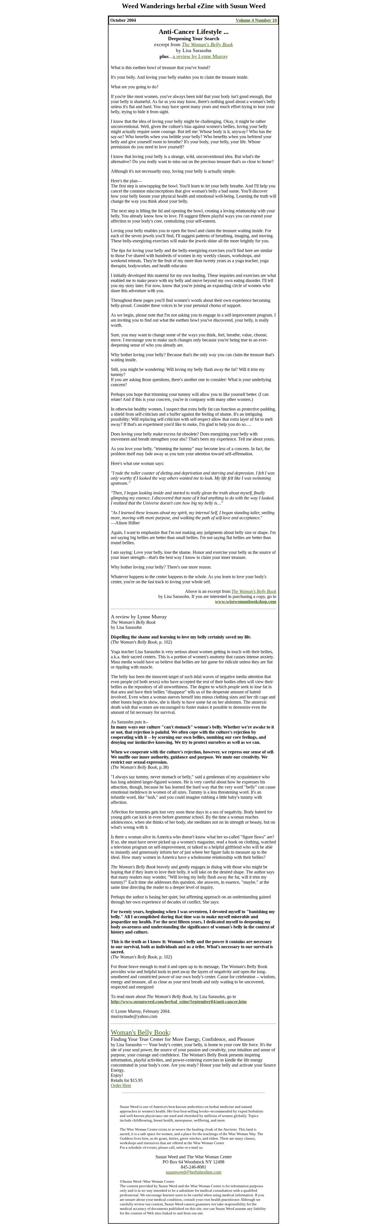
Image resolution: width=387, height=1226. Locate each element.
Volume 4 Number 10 (256, 20)
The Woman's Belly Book (207, 44)
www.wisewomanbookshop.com (245, 601)
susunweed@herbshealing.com (193, 1172)
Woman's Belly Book (140, 1032)
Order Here (121, 1085)
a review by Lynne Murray (200, 56)
